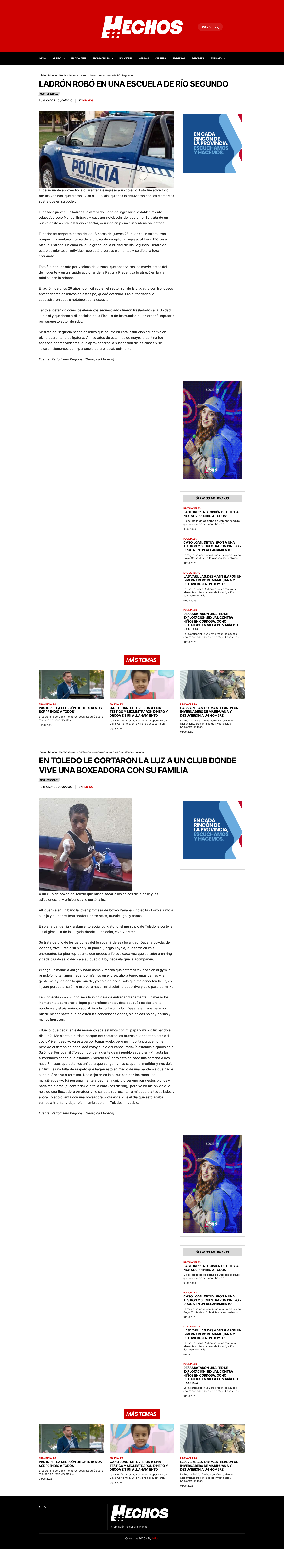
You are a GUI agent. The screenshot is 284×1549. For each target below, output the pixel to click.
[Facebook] (39, 1507)
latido (155, 1538)
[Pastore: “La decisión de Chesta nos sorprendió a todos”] (71, 684)
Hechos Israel (67, 75)
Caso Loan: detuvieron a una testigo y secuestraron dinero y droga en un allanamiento (212, 546)
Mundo (52, 75)
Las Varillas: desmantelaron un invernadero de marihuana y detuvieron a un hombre (212, 580)
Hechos (88, 100)
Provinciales (192, 508)
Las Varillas (191, 572)
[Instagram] (45, 1507)
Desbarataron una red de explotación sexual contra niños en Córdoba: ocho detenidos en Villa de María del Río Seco (211, 621)
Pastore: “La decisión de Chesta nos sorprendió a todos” (211, 514)
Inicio (42, 75)
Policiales (190, 538)
